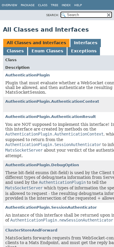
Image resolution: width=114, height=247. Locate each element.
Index (66, 5)
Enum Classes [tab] (47, 51)
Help (78, 5)
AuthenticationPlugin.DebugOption (42, 165)
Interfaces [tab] (85, 42)
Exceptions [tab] (83, 51)
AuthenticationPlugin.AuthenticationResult (50, 116)
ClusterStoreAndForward (31, 230)
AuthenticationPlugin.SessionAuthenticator (51, 207)
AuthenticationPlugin (27, 75)
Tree (54, 5)
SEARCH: (52, 15)
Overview (9, 5)
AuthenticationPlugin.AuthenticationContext (52, 101)
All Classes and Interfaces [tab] (36, 42)
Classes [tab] (15, 51)
